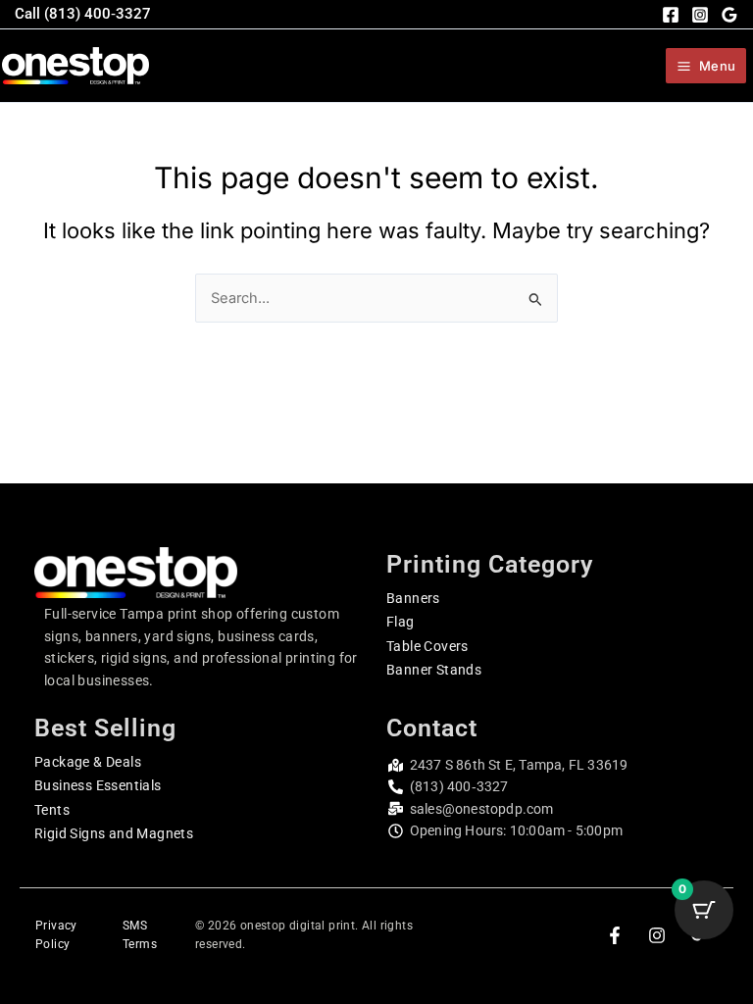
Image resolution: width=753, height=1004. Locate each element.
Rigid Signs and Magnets (113, 833)
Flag (400, 621)
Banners (413, 598)
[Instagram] (700, 15)
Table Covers (427, 646)
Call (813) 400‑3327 (83, 14)
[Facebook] (670, 15)
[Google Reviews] (729, 15)
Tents (52, 810)
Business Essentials (98, 785)
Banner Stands (433, 670)
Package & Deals (87, 762)
